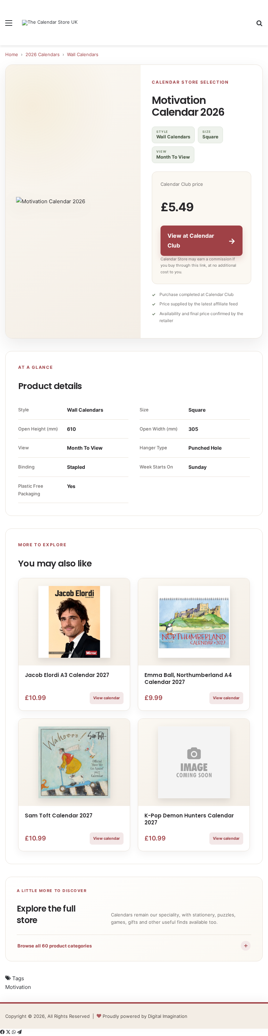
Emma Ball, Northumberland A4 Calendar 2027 (188, 678)
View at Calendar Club (202, 240)
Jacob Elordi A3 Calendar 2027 (67, 675)
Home (11, 54)
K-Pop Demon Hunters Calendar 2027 (189, 819)
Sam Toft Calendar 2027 (58, 815)
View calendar (106, 697)
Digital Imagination (167, 1016)
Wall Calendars (82, 54)
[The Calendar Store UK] (49, 22)
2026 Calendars (42, 54)
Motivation (18, 987)
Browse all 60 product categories (133, 945)
